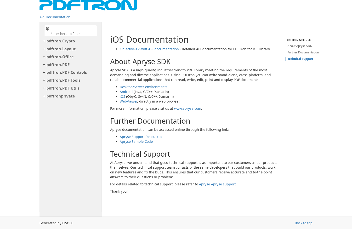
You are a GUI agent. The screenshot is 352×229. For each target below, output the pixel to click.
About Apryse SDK (300, 46)
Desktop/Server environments (143, 87)
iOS (122, 96)
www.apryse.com (187, 108)
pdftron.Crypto (60, 41)
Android (126, 91)
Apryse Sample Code (136, 141)
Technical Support (300, 59)
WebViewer (128, 101)
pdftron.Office (60, 56)
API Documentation (55, 17)
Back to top (303, 223)
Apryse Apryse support (217, 184)
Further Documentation (303, 52)
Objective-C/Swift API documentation (149, 49)
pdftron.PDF (58, 64)
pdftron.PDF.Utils (62, 88)
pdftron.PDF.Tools (63, 80)
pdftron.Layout (61, 49)
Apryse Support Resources (141, 136)
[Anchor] (107, 61)
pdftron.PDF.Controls (66, 72)
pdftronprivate (60, 96)
